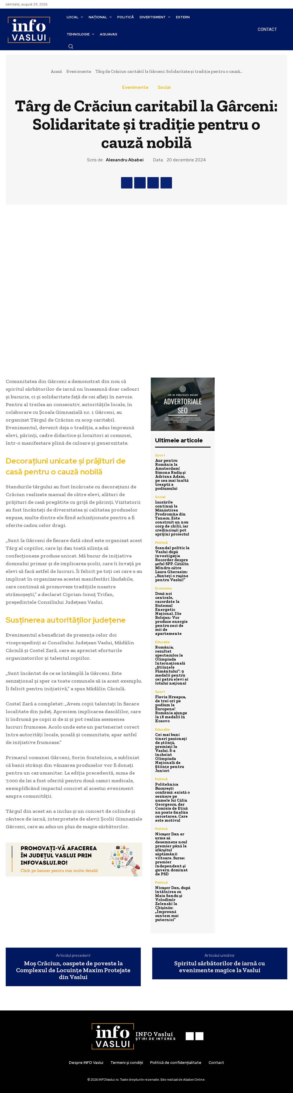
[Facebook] (277, 4)
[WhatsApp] (166, 182)
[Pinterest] (153, 182)
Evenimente (78, 71)
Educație (162, 642)
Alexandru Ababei (125, 160)
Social (164, 87)
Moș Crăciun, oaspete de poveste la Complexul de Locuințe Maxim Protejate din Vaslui (73, 970)
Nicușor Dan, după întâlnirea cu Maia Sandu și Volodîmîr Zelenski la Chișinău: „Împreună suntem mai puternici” (172, 903)
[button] (70, 46)
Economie (163, 588)
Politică (161, 542)
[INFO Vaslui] (29, 29)
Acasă (56, 71)
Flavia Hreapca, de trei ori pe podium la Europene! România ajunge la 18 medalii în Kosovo (171, 709)
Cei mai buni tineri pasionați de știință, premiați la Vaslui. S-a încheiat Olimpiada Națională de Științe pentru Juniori (171, 752)
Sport (160, 455)
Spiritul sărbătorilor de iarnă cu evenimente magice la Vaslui (219, 967)
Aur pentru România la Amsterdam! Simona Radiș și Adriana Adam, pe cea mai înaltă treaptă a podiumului (172, 474)
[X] (140, 182)
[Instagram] (283, 4)
